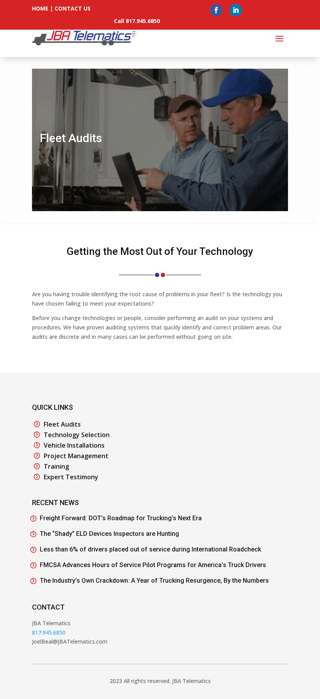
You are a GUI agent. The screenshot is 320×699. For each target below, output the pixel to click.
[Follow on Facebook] (216, 10)
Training (56, 466)
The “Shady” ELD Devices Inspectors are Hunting (109, 533)
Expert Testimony (71, 477)
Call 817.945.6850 (137, 21)
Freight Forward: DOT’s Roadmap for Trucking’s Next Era (121, 518)
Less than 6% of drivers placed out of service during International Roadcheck (150, 549)
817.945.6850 (49, 632)
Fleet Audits (62, 424)
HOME (40, 8)
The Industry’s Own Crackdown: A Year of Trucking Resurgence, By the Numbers (154, 580)
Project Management (76, 456)
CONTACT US (73, 8)
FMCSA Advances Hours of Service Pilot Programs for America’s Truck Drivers (153, 565)
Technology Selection (77, 434)
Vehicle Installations (74, 445)
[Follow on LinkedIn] (235, 10)
